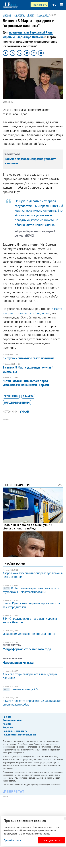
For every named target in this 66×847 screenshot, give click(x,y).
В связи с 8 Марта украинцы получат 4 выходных (28, 369)
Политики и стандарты (15, 730)
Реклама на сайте (12, 720)
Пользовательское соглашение (19, 734)
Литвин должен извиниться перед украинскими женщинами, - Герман (26, 383)
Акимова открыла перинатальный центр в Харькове (30, 676)
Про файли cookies (13, 840)
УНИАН (24, 411)
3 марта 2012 (43, 15)
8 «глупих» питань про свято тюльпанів (28, 358)
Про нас (7, 716)
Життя (30, 14)
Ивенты (7, 723)
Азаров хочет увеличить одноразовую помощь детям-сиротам (32, 575)
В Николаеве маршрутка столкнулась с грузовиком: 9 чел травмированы (32, 590)
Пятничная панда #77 (21, 689)
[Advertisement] (33, 446)
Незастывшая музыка (18, 662)
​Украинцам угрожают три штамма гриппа (29, 634)
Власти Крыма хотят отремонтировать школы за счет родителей (32, 605)
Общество (19, 14)
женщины (11, 396)
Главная (7, 14)
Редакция (8, 727)
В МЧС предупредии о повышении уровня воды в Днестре (30, 620)
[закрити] (65, 818)
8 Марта (28, 396)
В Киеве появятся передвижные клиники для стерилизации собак (32, 702)
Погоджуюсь (51, 840)
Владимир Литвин (17, 402)
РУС (54, 4)
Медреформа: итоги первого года (27, 649)
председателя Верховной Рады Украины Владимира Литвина (28, 34)
